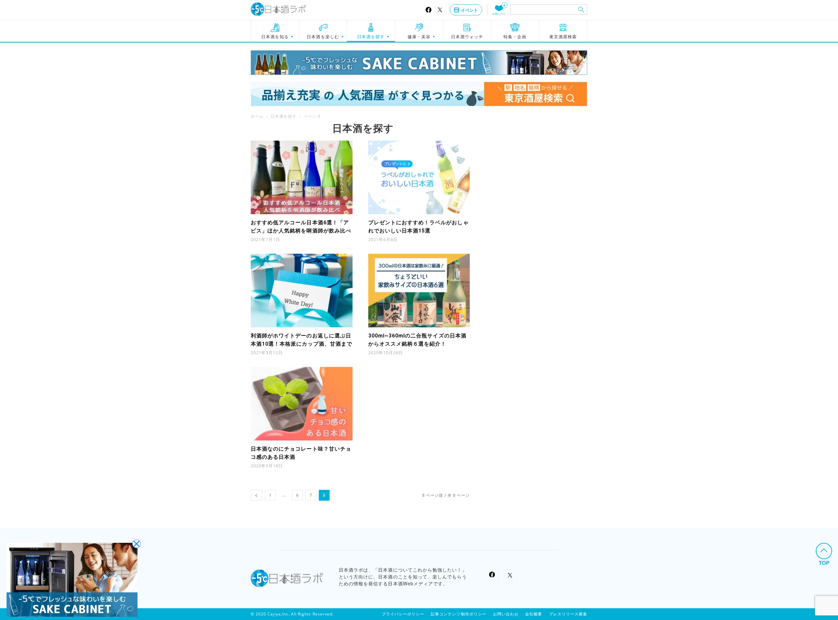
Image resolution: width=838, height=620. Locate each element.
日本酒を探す (371, 37)
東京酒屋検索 (563, 37)
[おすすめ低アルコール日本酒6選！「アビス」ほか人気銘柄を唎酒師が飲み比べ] (302, 177)
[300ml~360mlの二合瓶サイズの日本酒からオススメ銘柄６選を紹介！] (419, 290)
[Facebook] (428, 10)
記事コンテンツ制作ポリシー (458, 614)
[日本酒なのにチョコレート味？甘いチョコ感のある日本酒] (302, 403)
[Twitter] (440, 10)
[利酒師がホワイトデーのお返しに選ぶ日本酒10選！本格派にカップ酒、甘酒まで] (302, 290)
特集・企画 (514, 37)
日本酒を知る (275, 37)
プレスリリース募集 (568, 614)
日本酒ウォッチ (467, 37)
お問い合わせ (506, 614)
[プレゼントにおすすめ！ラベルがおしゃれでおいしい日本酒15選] (419, 177)
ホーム (257, 116)
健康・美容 (419, 37)
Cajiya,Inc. (278, 614)
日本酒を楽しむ (323, 37)
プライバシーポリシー (403, 614)
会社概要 (533, 614)
